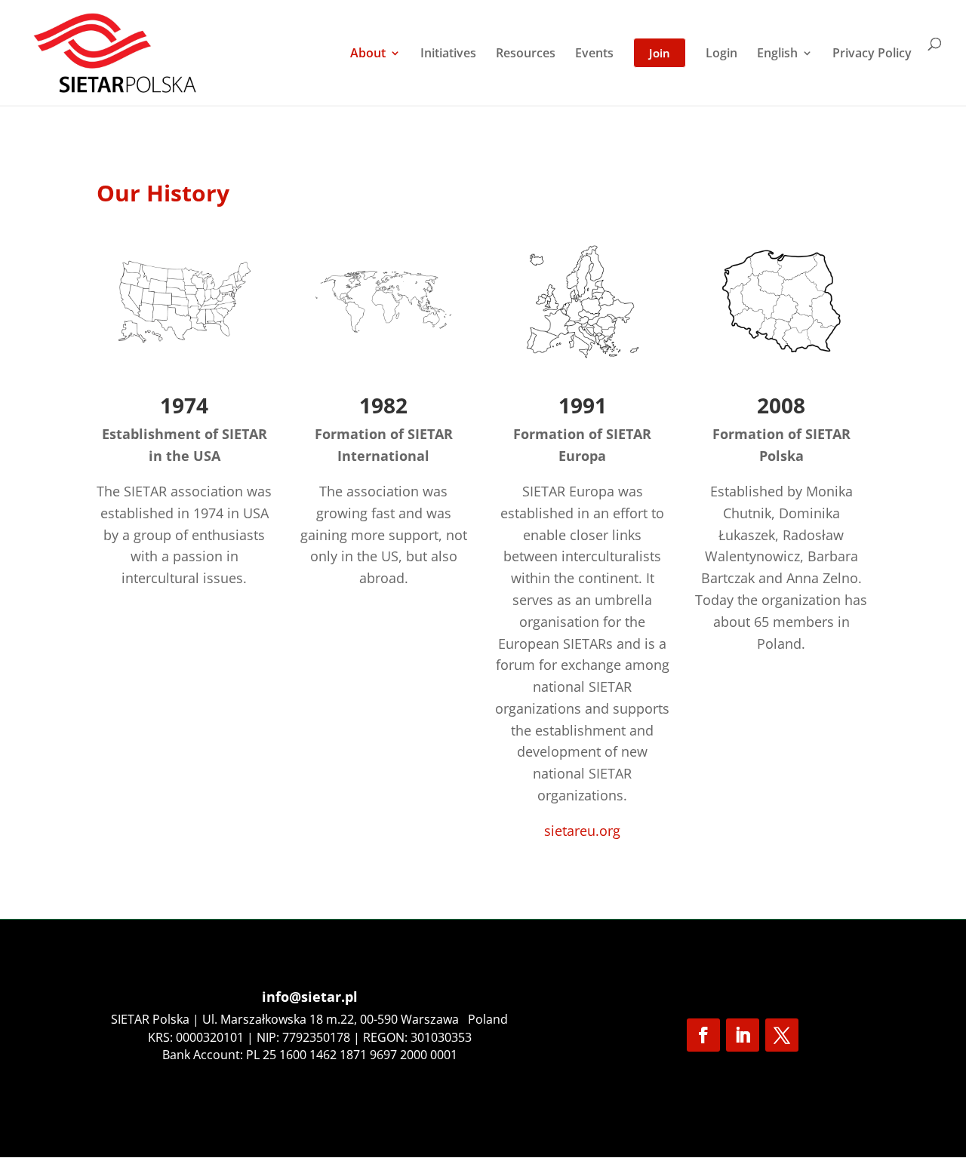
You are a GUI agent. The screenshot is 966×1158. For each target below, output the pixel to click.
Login (721, 54)
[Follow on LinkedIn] (742, 1035)
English (777, 54)
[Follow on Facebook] (703, 1035)
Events (594, 54)
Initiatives (448, 54)
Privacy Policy (872, 54)
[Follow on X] (781, 1035)
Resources (525, 54)
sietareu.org (582, 831)
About (368, 54)
